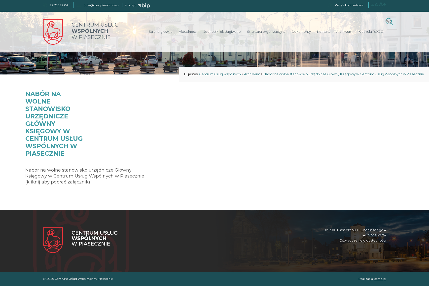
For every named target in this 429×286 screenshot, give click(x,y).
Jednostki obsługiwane (222, 32)
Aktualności (188, 32)
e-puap (130, 5)
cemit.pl (380, 279)
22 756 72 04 (376, 235)
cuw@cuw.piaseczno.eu (101, 5)
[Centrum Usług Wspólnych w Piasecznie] (80, 240)
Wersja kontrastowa (349, 5)
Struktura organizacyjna (266, 32)
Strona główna (161, 32)
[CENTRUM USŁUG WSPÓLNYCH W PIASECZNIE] (53, 43)
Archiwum (344, 32)
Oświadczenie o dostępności (362, 240)
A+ (382, 4)
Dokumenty (301, 32)
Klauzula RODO (371, 32)
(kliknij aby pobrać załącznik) (57, 182)
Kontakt (323, 32)
